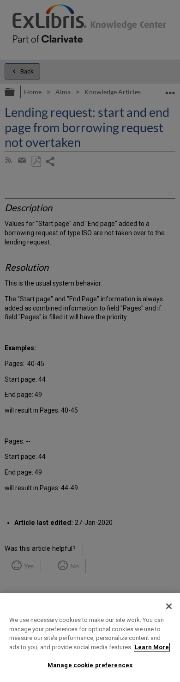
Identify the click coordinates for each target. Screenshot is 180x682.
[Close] (169, 606)
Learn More (152, 647)
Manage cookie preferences (90, 665)
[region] (90, 637)
